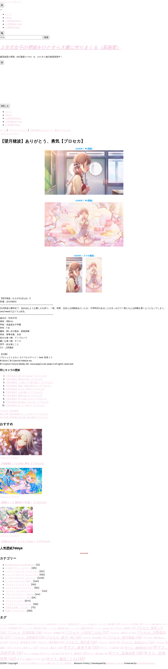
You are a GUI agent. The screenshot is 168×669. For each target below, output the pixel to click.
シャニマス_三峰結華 (8, 624)
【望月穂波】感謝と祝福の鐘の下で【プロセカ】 (28, 385)
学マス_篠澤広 (76, 653)
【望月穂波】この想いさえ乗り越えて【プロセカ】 (29, 382)
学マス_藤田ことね (65, 659)
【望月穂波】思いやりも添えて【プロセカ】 (26, 375)
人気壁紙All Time (13, 24)
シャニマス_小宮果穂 (88, 624)
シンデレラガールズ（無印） (19, 581)
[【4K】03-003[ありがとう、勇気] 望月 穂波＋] (84, 245)
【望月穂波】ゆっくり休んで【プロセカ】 (25, 405)
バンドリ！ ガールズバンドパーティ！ (23, 591)
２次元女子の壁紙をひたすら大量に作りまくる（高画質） (60, 47)
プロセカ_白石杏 (109, 642)
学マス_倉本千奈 (82, 647)
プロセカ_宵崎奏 (54, 632)
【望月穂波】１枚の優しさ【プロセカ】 (24, 392)
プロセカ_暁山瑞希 (94, 637)
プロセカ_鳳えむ (51, 647)
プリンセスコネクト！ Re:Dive (19, 594)
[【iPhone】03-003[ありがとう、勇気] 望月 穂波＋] (94, 291)
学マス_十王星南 (112, 647)
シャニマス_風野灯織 (82, 628)
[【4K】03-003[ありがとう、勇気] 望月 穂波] (84, 193)
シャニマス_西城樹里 (58, 628)
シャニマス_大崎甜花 (68, 624)
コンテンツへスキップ (10, 1)
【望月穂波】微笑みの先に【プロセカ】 (24, 379)
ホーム (8, 14)
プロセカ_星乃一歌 (63, 637)
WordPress (142, 663)
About (8, 17)
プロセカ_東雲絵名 (22, 642)
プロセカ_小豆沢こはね (87, 632)
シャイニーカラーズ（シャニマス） (22, 574)
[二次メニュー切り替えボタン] (2, 5)
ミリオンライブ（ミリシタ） (19, 604)
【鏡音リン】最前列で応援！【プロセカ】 (23, 502)
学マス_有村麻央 (34, 653)
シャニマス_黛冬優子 (103, 628)
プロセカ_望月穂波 (9, 410)
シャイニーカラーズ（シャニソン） (22, 571)
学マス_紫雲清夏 (98, 653)
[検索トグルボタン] (2, 33)
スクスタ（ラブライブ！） (17, 584)
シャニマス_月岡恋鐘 (131, 624)
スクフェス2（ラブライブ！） (19, 587)
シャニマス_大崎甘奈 (46, 624)
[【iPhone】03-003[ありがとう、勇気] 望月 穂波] (74, 291)
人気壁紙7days (12, 27)
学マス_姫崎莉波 (139, 648)
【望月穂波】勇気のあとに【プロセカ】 (24, 395)
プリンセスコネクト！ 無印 (18, 597)
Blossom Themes (115, 663)
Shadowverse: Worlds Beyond (20, 564)
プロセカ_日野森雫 (28, 637)
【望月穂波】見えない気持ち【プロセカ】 (25, 389)
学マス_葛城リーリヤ (31, 659)
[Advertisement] (84, 84)
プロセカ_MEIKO (125, 628)
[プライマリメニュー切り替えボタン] (2, 63)
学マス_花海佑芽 (126, 653)
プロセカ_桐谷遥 (81, 642)
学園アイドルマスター (15, 610)
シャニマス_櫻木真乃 (34, 628)
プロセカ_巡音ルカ (123, 632)
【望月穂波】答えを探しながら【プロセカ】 (26, 398)
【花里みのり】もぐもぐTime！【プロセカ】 (25, 541)
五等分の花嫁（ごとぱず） (17, 607)
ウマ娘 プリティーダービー (18, 568)
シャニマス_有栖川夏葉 (152, 624)
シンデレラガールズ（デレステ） (21, 577)
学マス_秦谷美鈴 (54, 653)
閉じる (5, 106)
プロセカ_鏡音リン (25, 647)
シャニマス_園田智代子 (27, 624)
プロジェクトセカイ (9, 133)
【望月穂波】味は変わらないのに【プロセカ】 (27, 402)
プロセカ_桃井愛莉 (51, 642)
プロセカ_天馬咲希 (24, 632)
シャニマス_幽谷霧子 (109, 624)
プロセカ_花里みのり (137, 642)
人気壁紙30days (13, 20)
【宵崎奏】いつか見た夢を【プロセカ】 (22, 463)
